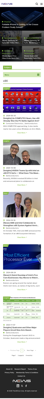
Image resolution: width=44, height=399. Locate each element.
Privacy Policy (9, 372)
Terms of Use (32, 369)
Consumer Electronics (14, 123)
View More (21, 133)
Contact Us (21, 376)
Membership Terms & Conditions (27, 372)
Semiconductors (31, 123)
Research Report (20, 369)
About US (9, 369)
